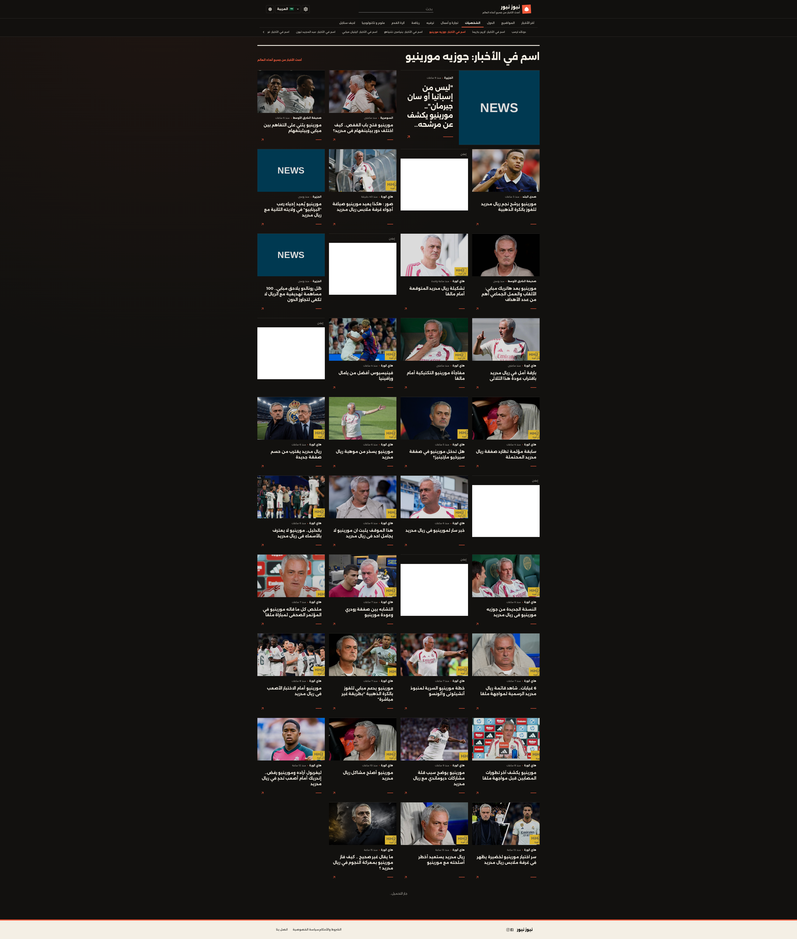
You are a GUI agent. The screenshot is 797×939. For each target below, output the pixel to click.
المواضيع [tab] (508, 22)
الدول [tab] (491, 22)
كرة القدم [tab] (398, 22)
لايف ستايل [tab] (347, 22)
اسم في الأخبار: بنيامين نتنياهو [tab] (403, 32)
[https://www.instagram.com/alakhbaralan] (508, 929)
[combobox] (396, 9)
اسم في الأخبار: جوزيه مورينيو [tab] (447, 32)
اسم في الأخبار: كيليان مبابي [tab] (359, 32)
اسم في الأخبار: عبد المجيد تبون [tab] (315, 32)
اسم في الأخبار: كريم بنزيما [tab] (488, 32)
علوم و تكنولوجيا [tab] (373, 22)
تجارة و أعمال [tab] (449, 22)
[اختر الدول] (306, 9)
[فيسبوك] (512, 929)
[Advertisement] (434, 184)
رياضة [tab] (415, 22)
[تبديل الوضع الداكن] (270, 9)
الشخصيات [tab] (472, 22)
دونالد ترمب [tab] (519, 32)
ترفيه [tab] (430, 22)
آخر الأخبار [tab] (527, 22)
